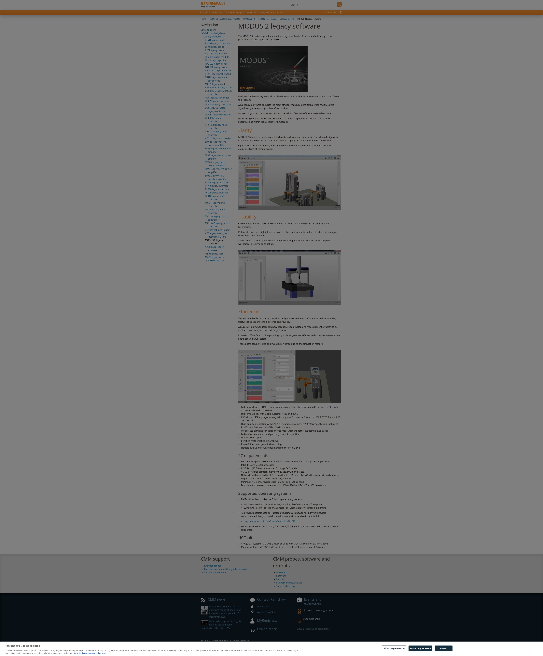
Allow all (444, 648)
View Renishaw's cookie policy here (90, 653)
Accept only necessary (420, 648)
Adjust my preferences (394, 648)
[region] (271, 648)
